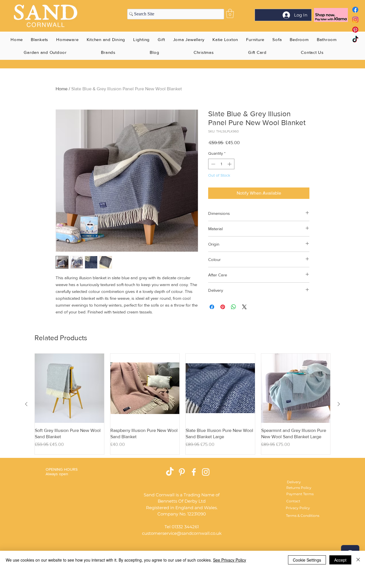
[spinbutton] (221, 164)
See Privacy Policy (229, 560)
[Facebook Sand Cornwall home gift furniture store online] (355, 10)
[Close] (358, 559)
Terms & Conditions (302, 515)
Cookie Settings (307, 560)
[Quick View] (69, 388)
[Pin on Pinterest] (222, 306)
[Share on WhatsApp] (233, 306)
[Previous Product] (26, 404)
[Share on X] (244, 306)
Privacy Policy (298, 508)
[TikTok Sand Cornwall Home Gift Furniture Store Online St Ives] (170, 472)
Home (62, 88)
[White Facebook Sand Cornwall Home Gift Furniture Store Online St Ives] (194, 472)
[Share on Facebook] (211, 306)
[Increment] (230, 164)
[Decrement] (212, 164)
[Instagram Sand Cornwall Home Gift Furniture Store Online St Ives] (206, 472)
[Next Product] (338, 404)
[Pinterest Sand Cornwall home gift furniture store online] (355, 30)
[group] (182, 404)
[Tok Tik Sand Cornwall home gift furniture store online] (355, 40)
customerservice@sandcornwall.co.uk (182, 533)
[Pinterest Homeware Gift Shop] (182, 472)
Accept (340, 560)
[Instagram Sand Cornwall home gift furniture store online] (355, 20)
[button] (230, 13)
